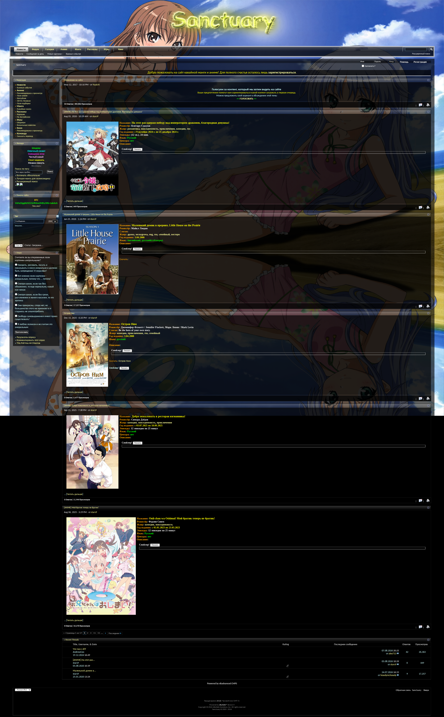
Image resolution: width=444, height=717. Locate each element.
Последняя (114, 633)
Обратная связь (403, 690)
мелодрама (142, 234)
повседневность (149, 128)
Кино (120, 49)
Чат (17, 216)
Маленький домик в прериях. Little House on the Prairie (88, 215)
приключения (167, 128)
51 (99, 633)
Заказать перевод (25, 136)
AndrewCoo (78, 652)
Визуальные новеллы (26, 125)
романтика (133, 128)
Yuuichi (96, 84)
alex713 (392, 653)
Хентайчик (21, 98)
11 (94, 633)
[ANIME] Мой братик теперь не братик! (81, 508)
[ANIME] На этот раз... (84, 660)
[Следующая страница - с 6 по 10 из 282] (105, 633)
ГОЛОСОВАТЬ (247, 99)
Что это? (36, 206)
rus (188, 128)
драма (130, 234)
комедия (181, 128)
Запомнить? (369, 66)
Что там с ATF (79, 649)
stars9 (95, 116)
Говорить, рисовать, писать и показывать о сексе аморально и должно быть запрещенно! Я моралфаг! (36, 271)
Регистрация (420, 62)
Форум (35, 49)
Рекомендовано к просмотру (29, 93)
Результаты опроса (26, 340)
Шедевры (21, 123)
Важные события (73, 54)
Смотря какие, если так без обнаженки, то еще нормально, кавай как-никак (34, 289)
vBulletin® (223, 705)
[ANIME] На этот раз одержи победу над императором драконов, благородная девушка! (103, 112)
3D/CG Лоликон (24, 101)
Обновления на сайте (73, 80)
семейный (164, 234)
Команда (22, 133)
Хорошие (21, 114)
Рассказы (92, 49)
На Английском (23, 117)
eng (151, 234)
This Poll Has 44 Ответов (28, 346)
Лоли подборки (23, 104)
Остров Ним (69, 313)
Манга (78, 49)
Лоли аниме (22, 96)
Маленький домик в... (84, 671)
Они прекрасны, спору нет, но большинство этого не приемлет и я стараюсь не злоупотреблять (33, 311)
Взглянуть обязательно (28, 175)
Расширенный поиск (421, 54)
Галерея (49, 49)
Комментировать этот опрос (31, 343)
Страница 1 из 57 (74, 633)
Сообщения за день (35, 54)
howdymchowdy (388, 675)
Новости (21, 49)
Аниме (64, 49)
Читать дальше (74, 201)
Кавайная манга (24, 109)
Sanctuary (416, 690)
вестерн (175, 234)
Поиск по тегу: (22, 169)
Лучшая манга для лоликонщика (33, 178)
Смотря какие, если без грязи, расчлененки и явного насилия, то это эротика (34, 300)
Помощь (404, 62)
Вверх (426, 690)
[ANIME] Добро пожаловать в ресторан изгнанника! (87, 406)
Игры (106, 49)
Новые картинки (54, 54)
